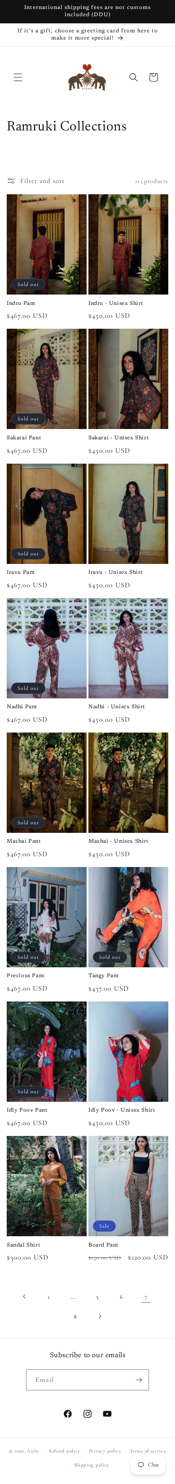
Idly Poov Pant (27, 1110)
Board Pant (103, 1245)
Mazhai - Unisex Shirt (118, 841)
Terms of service (148, 1451)
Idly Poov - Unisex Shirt (121, 1110)
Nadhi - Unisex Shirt (116, 707)
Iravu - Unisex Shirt (115, 572)
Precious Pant (26, 976)
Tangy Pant (103, 976)
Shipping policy (92, 1465)
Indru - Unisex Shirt (116, 303)
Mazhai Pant (24, 841)
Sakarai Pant (24, 438)
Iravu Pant (21, 572)
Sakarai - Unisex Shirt (118, 438)
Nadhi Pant (22, 707)
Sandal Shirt (23, 1245)
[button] (18, 77)
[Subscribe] (139, 1379)
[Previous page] (25, 1296)
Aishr (33, 1451)
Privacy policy (105, 1451)
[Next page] (99, 1316)
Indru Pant (21, 303)
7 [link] (146, 1296)
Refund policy (64, 1451)
